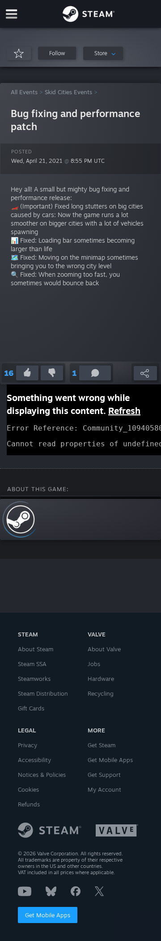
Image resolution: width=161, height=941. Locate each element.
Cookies (28, 789)
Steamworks (34, 678)
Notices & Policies (42, 774)
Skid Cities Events (68, 92)
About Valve (104, 649)
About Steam (35, 649)
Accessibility (34, 759)
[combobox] (103, 53)
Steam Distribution (43, 693)
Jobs (94, 663)
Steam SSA (32, 663)
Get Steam (101, 745)
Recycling (101, 693)
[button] (57, 53)
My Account (104, 789)
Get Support (104, 774)
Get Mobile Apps (47, 915)
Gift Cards (31, 708)
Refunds (29, 804)
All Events (24, 92)
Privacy (27, 745)
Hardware (101, 678)
